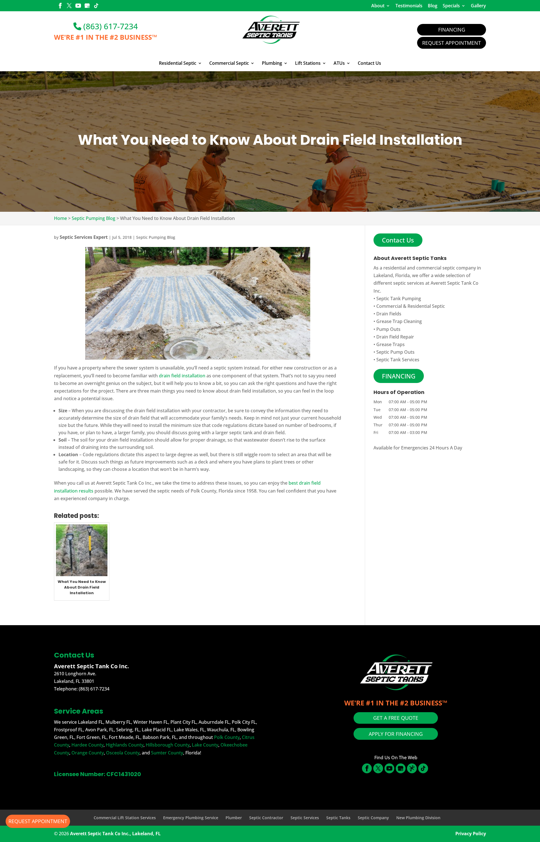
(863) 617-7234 (109, 26)
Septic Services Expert (84, 237)
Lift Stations (308, 63)
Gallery (478, 5)
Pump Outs (388, 329)
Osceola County (123, 753)
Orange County (87, 753)
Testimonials (408, 5)
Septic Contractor (266, 817)
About (377, 5)
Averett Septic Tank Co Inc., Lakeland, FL (115, 833)
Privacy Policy (470, 833)
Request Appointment (451, 42)
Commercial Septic (229, 63)
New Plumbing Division (418, 817)
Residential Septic (177, 63)
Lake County (205, 745)
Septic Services (305, 817)
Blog (432, 5)
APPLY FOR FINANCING (396, 733)
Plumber (234, 817)
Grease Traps (390, 344)
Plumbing (272, 63)
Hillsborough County (168, 745)
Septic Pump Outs (395, 352)
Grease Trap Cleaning (399, 321)
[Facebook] (60, 6)
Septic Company (373, 817)
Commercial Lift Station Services (125, 817)
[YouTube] (78, 6)
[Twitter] (69, 6)
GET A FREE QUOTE (395, 717)
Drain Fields (388, 314)
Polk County (227, 737)
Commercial (389, 306)
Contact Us (369, 63)
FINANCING (398, 376)
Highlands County (124, 745)
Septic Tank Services (397, 360)
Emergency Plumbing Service (190, 817)
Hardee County (87, 745)
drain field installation (182, 376)
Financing (451, 29)
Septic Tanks (338, 817)
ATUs (339, 63)
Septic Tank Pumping (398, 298)
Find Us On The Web (395, 757)
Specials (451, 5)
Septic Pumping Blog (155, 237)
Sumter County (167, 753)
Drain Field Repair (395, 337)
